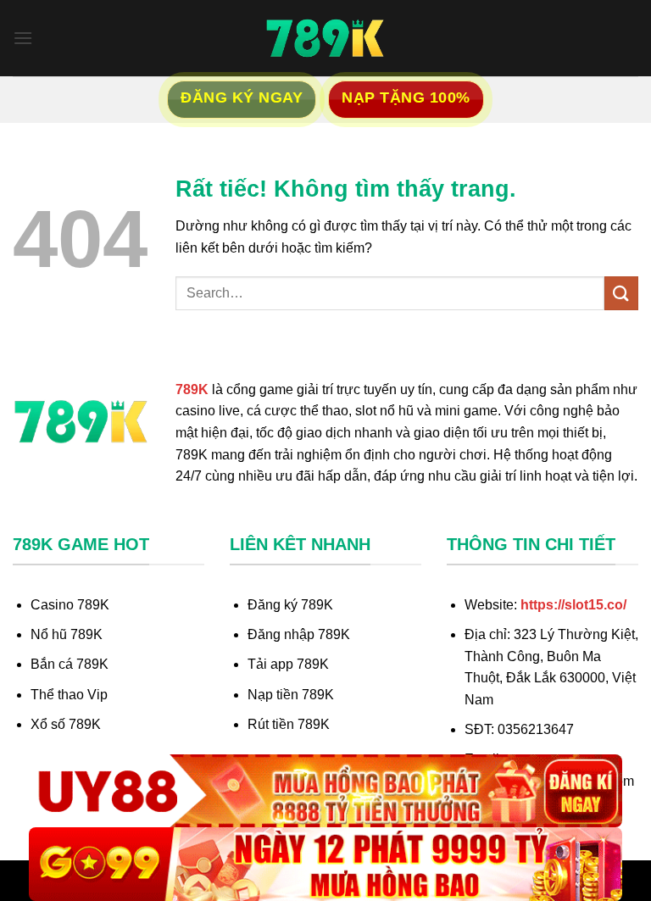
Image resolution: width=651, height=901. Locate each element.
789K (192, 389)
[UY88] (325, 791)
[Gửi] (621, 292)
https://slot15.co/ (573, 605)
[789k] (325, 38)
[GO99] (325, 864)
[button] (23, 37)
